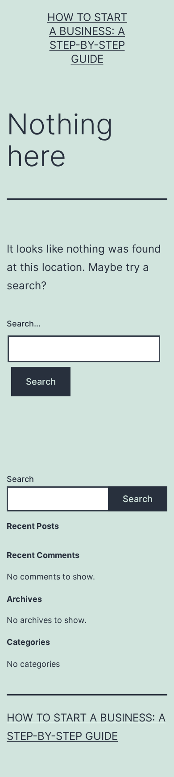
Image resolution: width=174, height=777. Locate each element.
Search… (24, 323)
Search (20, 479)
